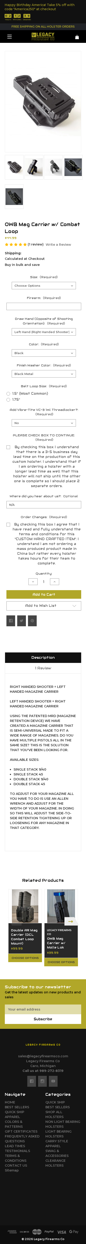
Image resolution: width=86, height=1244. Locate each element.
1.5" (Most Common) (30, 393)
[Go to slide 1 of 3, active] (36, 971)
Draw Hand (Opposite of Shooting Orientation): (44, 321)
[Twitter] (21, 620)
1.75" (16, 399)
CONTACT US (16, 1165)
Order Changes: (44, 517)
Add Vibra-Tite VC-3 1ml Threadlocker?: (44, 412)
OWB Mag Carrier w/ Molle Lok (56, 943)
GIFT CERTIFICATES (21, 1131)
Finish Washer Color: (44, 365)
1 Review (43, 668)
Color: (44, 344)
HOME (10, 1102)
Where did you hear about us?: (44, 496)
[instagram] (42, 1081)
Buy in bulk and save (22, 265)
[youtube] (53, 1081)
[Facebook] (11, 620)
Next (71, 921)
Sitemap (12, 1170)
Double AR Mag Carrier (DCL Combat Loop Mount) (24, 937)
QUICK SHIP (14, 1112)
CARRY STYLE (56, 1141)
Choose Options (25, 958)
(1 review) (36, 244)
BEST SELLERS (17, 1107)
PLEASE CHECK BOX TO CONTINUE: (44, 437)
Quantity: (44, 574)
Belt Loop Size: (44, 386)
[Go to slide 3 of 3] (50, 971)
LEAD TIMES (15, 1146)
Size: (44, 277)
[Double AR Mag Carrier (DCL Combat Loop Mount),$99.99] (25, 906)
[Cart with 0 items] (75, 35)
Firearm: (44, 298)
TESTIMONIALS (17, 1151)
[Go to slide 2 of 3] (43, 971)
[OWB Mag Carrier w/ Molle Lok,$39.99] (61, 906)
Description (43, 657)
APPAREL (12, 1117)
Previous (14, 921)
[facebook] (31, 1081)
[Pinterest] (32, 620)
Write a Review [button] (58, 245)
